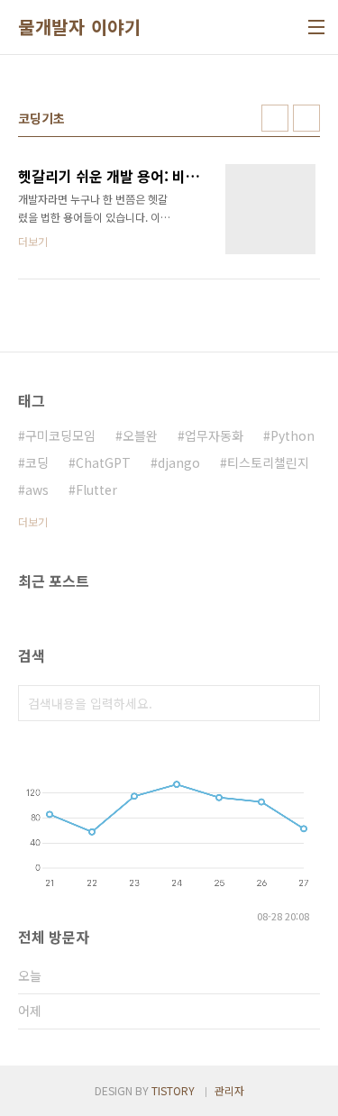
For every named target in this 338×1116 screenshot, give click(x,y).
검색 (302, 703)
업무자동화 (214, 435)
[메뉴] (316, 27)
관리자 (229, 1090)
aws (37, 489)
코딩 (37, 462)
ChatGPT (103, 462)
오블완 (140, 435)
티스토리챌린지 (268, 462)
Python (292, 435)
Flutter (96, 489)
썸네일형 (274, 118)
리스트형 (306, 118)
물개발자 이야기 (79, 27)
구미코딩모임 (60, 435)
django (179, 462)
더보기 (33, 521)
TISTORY (173, 1090)
